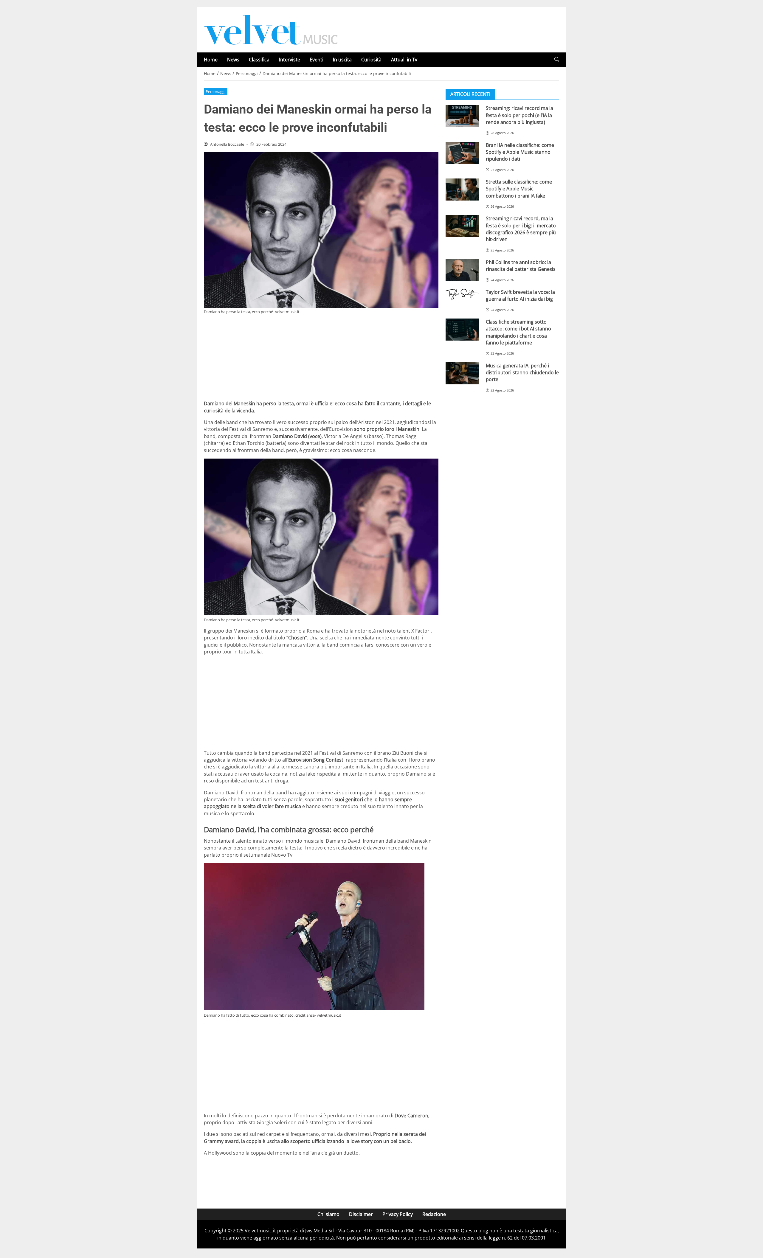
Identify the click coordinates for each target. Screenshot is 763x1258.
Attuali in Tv (404, 59)
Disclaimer (361, 1214)
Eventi (316, 59)
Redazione (434, 1214)
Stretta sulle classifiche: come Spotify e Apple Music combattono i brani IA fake (519, 188)
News (233, 59)
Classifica (259, 59)
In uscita (342, 59)
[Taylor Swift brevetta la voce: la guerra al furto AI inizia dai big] (462, 294)
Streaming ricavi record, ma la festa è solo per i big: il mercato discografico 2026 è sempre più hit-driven (521, 229)
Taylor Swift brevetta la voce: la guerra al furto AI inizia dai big (520, 295)
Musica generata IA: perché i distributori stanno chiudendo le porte (522, 372)
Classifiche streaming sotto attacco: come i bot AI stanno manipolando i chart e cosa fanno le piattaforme (518, 332)
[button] (556, 59)
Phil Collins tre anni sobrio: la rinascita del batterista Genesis (521, 265)
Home (211, 59)
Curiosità (371, 59)
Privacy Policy (397, 1214)
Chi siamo (328, 1214)
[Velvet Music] (271, 29)
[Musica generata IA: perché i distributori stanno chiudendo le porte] (462, 373)
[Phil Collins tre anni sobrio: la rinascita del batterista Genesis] (462, 270)
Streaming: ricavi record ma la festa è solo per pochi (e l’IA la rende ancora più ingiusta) (519, 115)
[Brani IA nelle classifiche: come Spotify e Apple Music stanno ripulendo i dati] (462, 153)
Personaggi (215, 91)
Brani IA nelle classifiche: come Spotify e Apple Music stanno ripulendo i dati (520, 152)
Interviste (289, 59)
